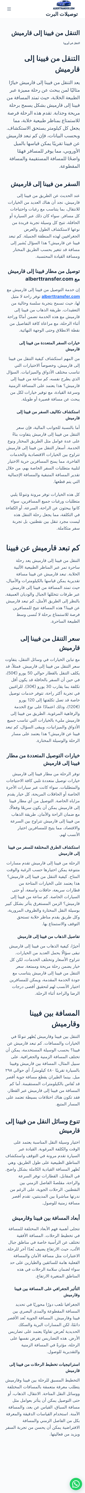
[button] (76, 1484)
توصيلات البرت (62, 14)
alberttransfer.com (61, 296)
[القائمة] (9, 9)
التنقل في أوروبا (71, 43)
